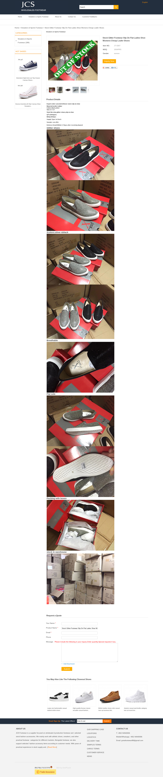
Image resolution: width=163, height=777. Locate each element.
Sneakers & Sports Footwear (38, 17)
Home (20, 17)
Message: (81, 642)
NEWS (89, 756)
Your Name (51, 623)
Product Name (52, 628)
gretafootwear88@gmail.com (132, 740)
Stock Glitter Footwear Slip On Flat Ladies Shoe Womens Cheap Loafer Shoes (74, 28)
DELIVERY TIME (93, 741)
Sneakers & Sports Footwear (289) (25, 40)
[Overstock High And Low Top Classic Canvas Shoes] (28, 76)
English (145, 2)
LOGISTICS (91, 737)
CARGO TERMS (93, 749)
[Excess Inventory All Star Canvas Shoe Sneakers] (28, 102)
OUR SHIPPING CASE (95, 729)
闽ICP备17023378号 (42, 768)
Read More (52, 747)
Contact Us (72, 17)
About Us (58, 17)
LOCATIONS (92, 733)
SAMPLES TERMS (94, 745)
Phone (48, 637)
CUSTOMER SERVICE (95, 752)
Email (48, 632)
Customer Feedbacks (89, 17)
